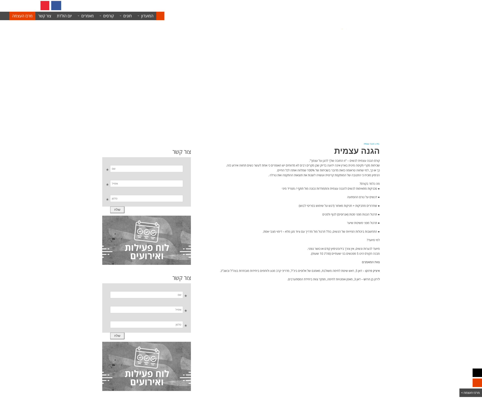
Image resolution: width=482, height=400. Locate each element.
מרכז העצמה (22, 15)
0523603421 (84, 5)
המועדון (147, 15)
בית (377, 143)
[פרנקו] (160, 16)
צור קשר (44, 15)
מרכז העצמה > (470, 392)
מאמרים (87, 15)
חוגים (127, 15)
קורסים (108, 15)
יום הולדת (64, 15)
